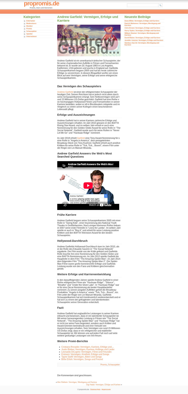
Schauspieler (31, 31)
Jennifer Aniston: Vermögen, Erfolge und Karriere (144, 40)
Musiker (29, 26)
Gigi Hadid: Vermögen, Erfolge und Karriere (103, 385)
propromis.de (41, 3)
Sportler (29, 34)
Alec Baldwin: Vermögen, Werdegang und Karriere (77, 382)
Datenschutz (95, 389)
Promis (29, 29)
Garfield (81, 138)
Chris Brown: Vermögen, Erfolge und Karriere (142, 28)
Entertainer (30, 21)
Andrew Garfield (65, 92)
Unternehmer (31, 36)
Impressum (106, 389)
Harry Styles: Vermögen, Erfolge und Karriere (142, 31)
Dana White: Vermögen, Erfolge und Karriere (142, 21)
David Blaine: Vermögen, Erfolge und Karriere (142, 38)
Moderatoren (31, 23)
